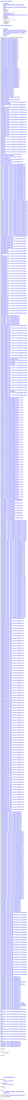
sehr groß (21, 31)
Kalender (5, 16)
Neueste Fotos (18, 14)
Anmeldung (5, 17)
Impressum (22, 4)
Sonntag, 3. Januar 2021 (8, 1084)
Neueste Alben (24, 14)
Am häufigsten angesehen (8, 14)
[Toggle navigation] (12, 1)
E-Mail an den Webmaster (15, 1095)
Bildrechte (17, 4)
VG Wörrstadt (17, 7)
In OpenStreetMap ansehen (9, 1077)
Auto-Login (7, 21)
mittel (15, 30)
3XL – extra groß (10, 32)
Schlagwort (9, 25)
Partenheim (12, 1091)
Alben (4, 6)
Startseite (5, 4)
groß (23, 30)
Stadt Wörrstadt (7, 7)
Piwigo (7, 1095)
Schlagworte (7, 13)
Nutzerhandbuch (11, 4)
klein (7, 30)
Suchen (12, 13)
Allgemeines (6, 3)
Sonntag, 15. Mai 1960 (8, 1080)
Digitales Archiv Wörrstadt (6, 1)
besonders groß (9, 31)
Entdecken (5, 11)
